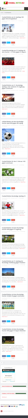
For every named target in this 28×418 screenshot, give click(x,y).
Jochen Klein (8, 20)
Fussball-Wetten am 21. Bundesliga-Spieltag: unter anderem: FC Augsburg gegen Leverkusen (13, 86)
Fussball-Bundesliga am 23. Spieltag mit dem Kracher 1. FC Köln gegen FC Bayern (14, 51)
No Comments (4, 21)
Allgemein (23, 332)
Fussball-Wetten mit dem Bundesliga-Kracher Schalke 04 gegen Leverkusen (13, 295)
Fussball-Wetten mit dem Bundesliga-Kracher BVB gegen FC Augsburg (13, 228)
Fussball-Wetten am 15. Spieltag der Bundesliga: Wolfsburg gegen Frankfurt (13, 262)
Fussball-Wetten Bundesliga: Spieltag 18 (13, 196)
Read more (22, 37)
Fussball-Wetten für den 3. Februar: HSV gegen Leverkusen (13, 162)
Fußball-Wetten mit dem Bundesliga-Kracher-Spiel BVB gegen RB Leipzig (13, 122)
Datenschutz (10, 411)
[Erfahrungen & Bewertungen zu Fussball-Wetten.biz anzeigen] (8, 374)
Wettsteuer (4, 397)
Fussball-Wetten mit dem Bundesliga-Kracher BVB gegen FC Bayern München (14, 330)
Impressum (5, 411)
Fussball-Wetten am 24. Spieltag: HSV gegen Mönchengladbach (13, 18)
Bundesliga (21, 20)
